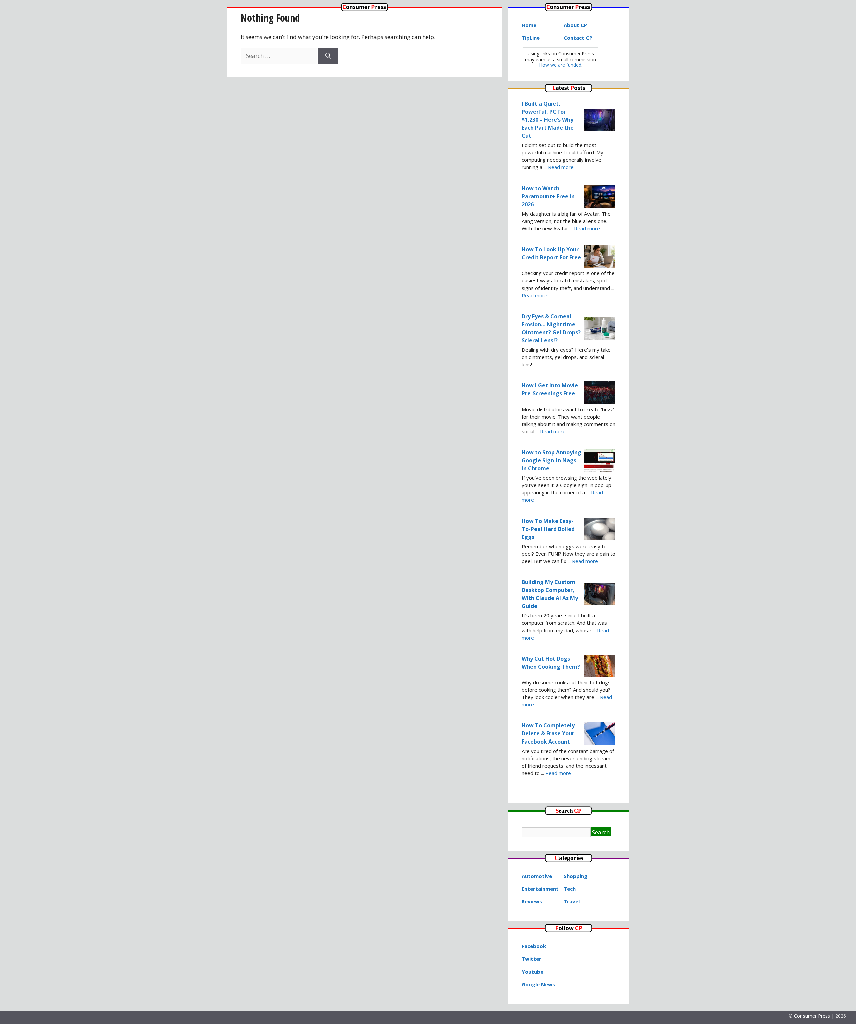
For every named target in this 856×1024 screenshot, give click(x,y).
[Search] (328, 56)
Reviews (532, 901)
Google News (538, 984)
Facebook (534, 946)
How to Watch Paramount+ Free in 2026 (548, 196)
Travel (572, 901)
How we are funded (560, 65)
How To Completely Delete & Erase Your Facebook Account (548, 733)
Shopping (575, 876)
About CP (575, 25)
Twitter (531, 958)
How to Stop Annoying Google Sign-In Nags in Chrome (551, 460)
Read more (561, 167)
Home (529, 25)
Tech (570, 888)
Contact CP (578, 37)
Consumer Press (812, 1016)
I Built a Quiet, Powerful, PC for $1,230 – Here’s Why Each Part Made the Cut (548, 119)
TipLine (531, 37)
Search (601, 832)
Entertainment (540, 888)
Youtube (532, 971)
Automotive (537, 876)
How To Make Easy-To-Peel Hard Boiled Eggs (548, 529)
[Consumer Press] (364, 9)
